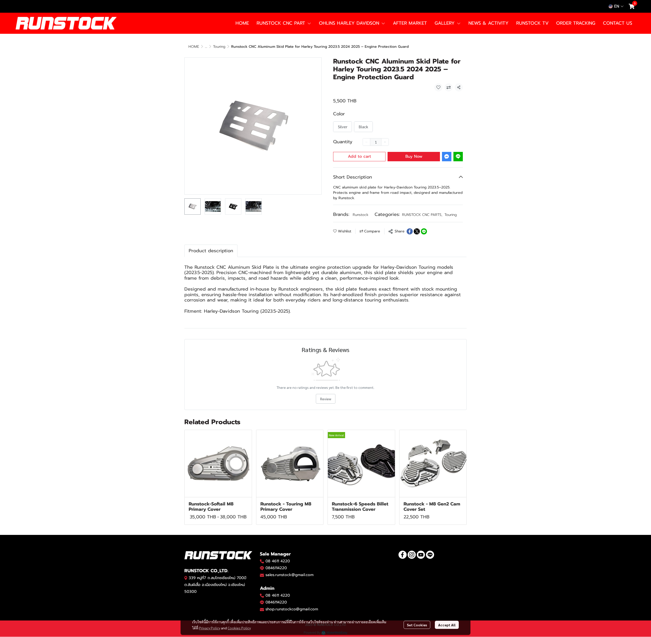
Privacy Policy (209, 628)
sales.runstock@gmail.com (289, 575)
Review (325, 398)
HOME (193, 46)
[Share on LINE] (424, 231)
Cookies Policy (239, 628)
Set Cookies (417, 625)
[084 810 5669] (262, 561)
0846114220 (276, 568)
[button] (616, 6)
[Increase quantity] (385, 142)
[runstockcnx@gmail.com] (262, 609)
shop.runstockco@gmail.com (291, 609)
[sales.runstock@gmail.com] (262, 575)
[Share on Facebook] (410, 231)
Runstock (360, 214)
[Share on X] (417, 231)
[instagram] (412, 555)
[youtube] (421, 555)
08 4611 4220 (277, 561)
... (206, 46)
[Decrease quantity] (366, 142)
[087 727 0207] (262, 595)
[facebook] (402, 555)
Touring (219, 46)
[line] (430, 555)
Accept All (446, 625)
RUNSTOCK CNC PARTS (422, 214)
